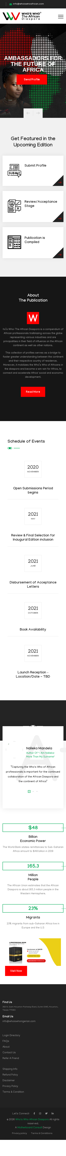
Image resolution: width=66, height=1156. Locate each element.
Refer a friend (11, 1058)
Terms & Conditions (41, 1133)
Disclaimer (9, 1080)
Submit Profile (35, 166)
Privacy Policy (10, 1086)
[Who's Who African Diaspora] (22, 16)
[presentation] (28, 113)
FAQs (6, 1041)
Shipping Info (10, 1069)
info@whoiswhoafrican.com (28, 4)
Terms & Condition (13, 1092)
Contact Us (9, 1052)
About (6, 1047)
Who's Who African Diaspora (32, 1119)
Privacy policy (19, 1133)
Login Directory (11, 1035)
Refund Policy (10, 1075)
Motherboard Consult (29, 1127)
